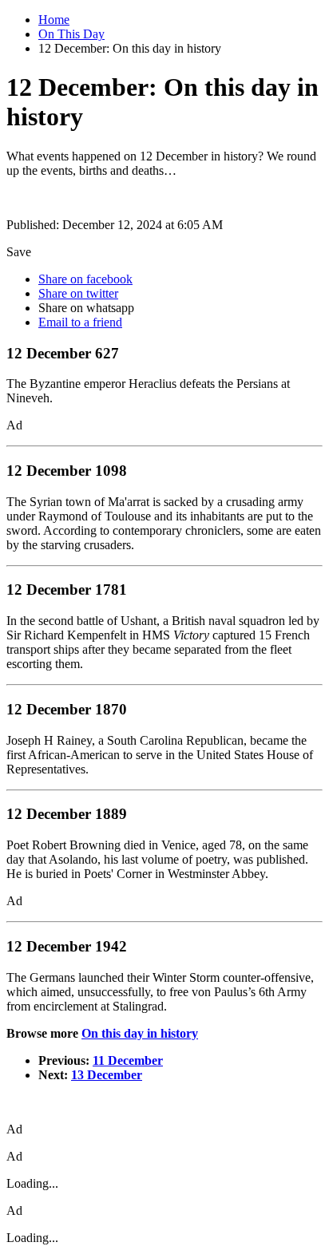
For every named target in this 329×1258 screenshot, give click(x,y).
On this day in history (139, 1033)
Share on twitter (78, 293)
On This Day (71, 34)
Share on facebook (85, 279)
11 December (128, 1060)
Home (53, 19)
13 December (106, 1075)
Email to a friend (80, 322)
